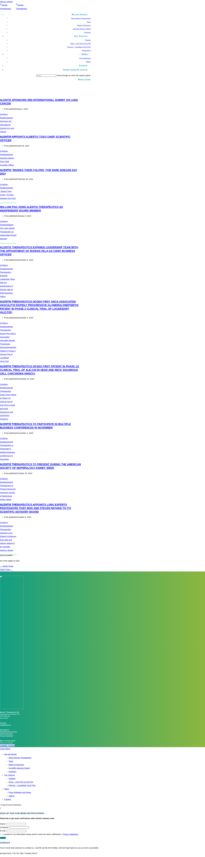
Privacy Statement (6, 736)
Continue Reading (7, 158)
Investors (12, 772)
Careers (7, 799)
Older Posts (6, 570)
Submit (3, 838)
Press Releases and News (20, 792)
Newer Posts (6, 566)
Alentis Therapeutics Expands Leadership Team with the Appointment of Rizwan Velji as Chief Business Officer (39, 251)
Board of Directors (16, 765)
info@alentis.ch (5, 725)
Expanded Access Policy (8, 732)
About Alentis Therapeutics (20, 758)
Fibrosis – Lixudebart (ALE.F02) (22, 785)
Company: (4, 827)
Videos (11, 796)
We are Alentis (10, 754)
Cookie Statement (6, 734)
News (6, 789)
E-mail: (3, 831)
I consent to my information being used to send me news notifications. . (41, 834)
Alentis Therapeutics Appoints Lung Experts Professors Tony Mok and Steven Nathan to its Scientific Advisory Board (35, 508)
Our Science (9, 775)
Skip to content (6, 2)
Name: (3, 824)
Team (11, 761)
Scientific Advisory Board (19, 768)
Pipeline (12, 779)
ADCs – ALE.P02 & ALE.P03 (21, 782)
